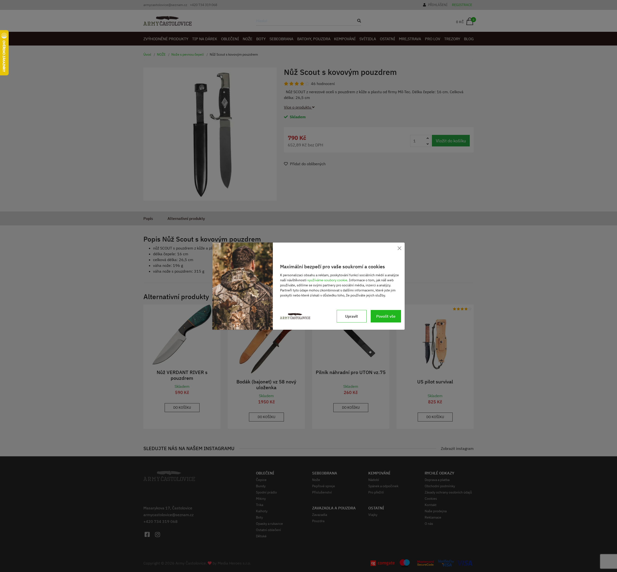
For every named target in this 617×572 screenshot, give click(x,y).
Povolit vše (386, 316)
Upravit (351, 316)
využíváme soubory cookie (327, 280)
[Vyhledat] (357, 21)
